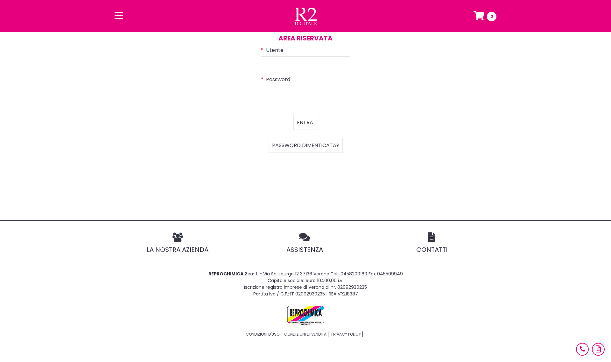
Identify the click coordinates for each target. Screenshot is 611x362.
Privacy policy (346, 334)
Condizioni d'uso (262, 334)
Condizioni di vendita (305, 334)
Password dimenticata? (305, 145)
